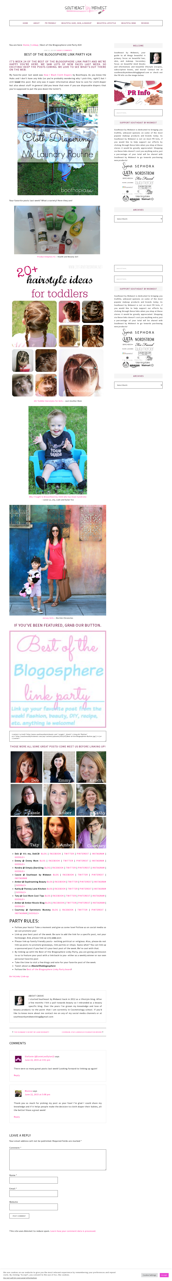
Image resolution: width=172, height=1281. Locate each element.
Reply (17, 1075)
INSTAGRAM (98, 853)
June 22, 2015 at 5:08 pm (37, 1094)
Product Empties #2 (46, 256)
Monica (28, 1091)
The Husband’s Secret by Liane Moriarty (31, 1032)
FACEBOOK (55, 853)
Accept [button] (164, 1275)
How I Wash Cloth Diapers (58, 74)
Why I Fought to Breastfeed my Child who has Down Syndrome (58, 497)
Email (13, 1188)
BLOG (44, 853)
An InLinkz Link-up (19, 976)
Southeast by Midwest (86, 9)
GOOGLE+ (20, 857)
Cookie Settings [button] (149, 1275)
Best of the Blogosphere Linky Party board (49, 969)
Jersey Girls (48, 618)
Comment (15, 1147)
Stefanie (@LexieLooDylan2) (39, 1056)
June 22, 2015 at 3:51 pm (37, 1060)
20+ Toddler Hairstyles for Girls (48, 401)
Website (13, 1202)
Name (13, 1175)
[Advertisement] (86, 36)
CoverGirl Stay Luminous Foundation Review (82, 1032)
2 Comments (67, 50)
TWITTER (69, 853)
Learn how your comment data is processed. (73, 1231)
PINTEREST (83, 853)
